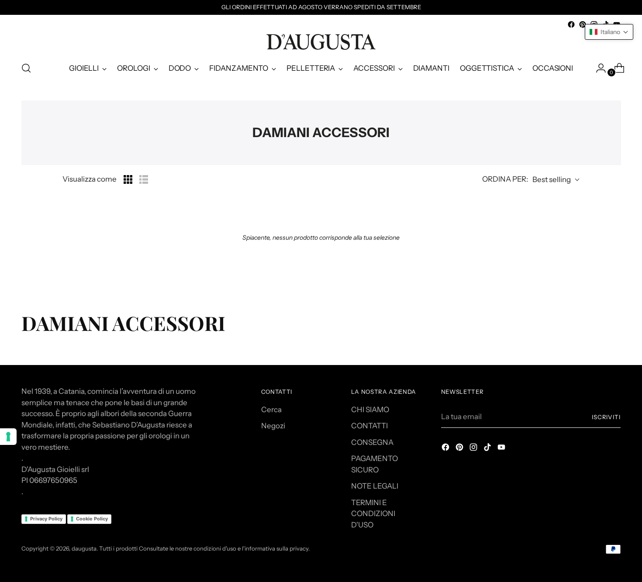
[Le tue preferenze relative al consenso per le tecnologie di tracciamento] (8, 436)
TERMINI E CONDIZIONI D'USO (373, 513)
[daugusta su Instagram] (474, 449)
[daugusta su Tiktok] (488, 449)
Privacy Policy (46, 519)
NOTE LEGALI (374, 486)
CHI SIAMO (370, 409)
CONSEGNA (372, 442)
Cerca (271, 409)
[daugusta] (321, 42)
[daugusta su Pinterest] (583, 24)
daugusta (84, 548)
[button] (609, 31)
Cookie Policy (92, 519)
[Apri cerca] (26, 68)
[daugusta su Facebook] (571, 24)
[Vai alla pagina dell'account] (597, 68)
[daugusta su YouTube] (502, 449)
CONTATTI (369, 425)
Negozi (273, 425)
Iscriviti (606, 416)
